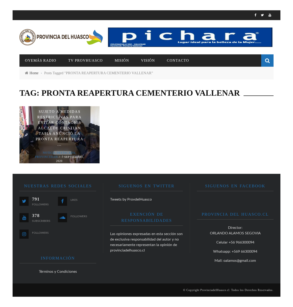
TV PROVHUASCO (34, 49)
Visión (25, 68)
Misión (122, 60)
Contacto (28, 77)
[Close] (19, 17)
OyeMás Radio (33, 40)
